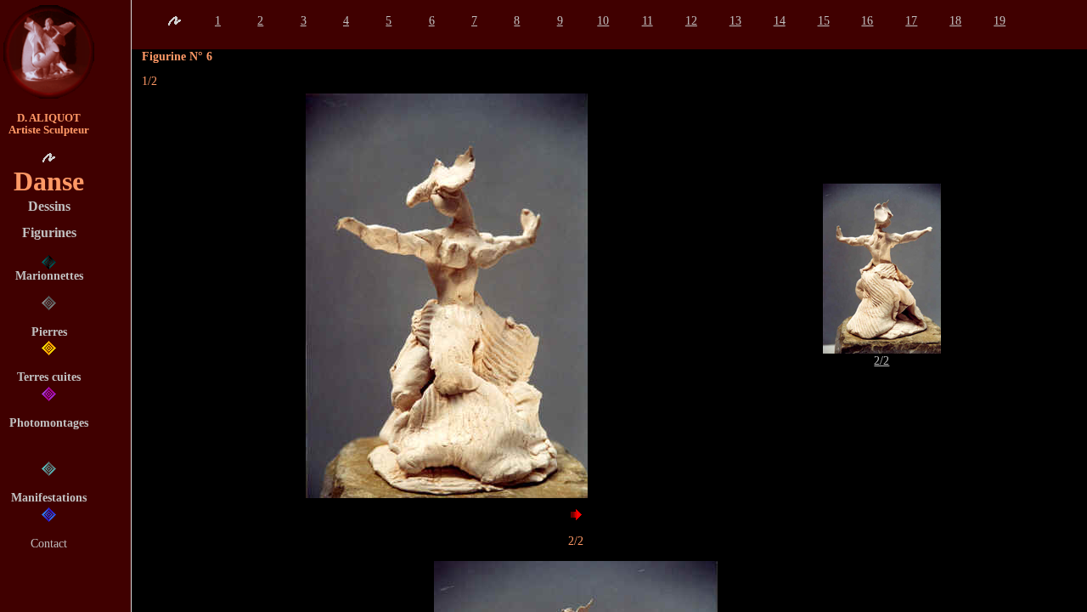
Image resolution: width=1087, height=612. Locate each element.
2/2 (881, 360)
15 (824, 20)
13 (735, 20)
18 (955, 20)
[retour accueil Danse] (174, 21)
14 (780, 20)
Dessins (49, 206)
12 (691, 20)
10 (603, 20)
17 (911, 20)
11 (647, 20)
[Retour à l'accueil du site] (48, 52)
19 (999, 20)
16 (867, 20)
